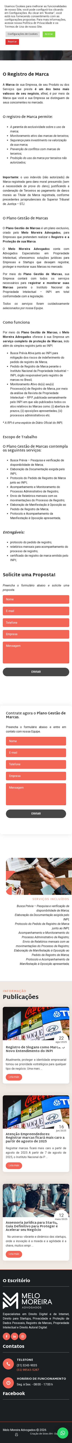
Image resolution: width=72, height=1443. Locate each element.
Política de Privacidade (37, 23)
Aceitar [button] (49, 34)
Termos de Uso (14, 26)
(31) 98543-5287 (28, 1370)
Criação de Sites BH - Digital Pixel (48, 1434)
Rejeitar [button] (12, 42)
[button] (62, 1433)
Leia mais (14, 1077)
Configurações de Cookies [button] (23, 34)
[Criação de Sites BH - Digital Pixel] (16, 1434)
